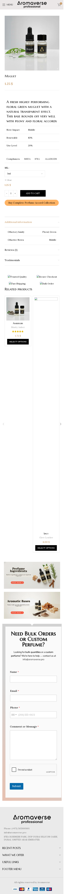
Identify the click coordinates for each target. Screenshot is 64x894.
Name (14, 671)
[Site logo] (32, 4)
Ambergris (18, 323)
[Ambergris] (18, 309)
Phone (15, 707)
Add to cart (33, 193)
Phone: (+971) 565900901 (17, 828)
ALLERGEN (51, 159)
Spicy (46, 533)
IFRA (37, 159)
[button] (3, 424)
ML (6, 167)
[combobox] (13, 715)
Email (14, 690)
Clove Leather (46, 537)
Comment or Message (24, 726)
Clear (9, 180)
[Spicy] (46, 414)
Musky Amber (18, 327)
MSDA (27, 159)
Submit (16, 786)
